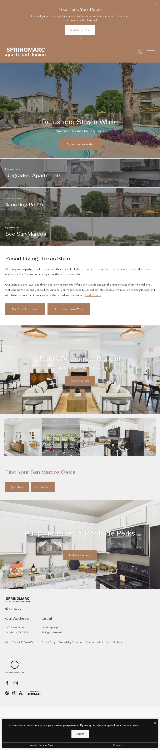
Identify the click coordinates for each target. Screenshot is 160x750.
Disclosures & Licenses (97, 642)
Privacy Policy (48, 642)
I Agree (80, 733)
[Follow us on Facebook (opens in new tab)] (7, 683)
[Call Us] (140, 52)
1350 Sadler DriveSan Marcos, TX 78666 (16, 630)
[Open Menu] (151, 51)
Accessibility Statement (70, 642)
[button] (79, 38)
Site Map (117, 642)
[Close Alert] (156, 4)
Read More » (93, 295)
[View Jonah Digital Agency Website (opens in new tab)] (33, 693)
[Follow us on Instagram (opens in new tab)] (15, 683)
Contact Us (119, 745)
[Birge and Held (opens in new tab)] (14, 665)
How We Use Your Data (41, 745)
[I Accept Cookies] (155, 722)
